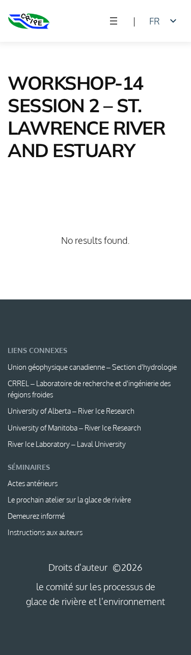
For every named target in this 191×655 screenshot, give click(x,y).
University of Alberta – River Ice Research (71, 411)
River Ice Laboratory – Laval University (67, 444)
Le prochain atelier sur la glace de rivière (69, 499)
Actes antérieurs (33, 483)
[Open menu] (113, 21)
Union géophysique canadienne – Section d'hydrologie (92, 367)
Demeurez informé (36, 516)
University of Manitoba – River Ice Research (74, 427)
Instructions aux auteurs (45, 532)
